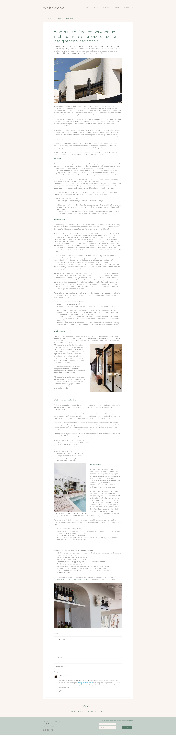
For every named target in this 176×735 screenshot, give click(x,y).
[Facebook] (48, 730)
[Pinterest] (51, 730)
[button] (129, 18)
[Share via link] (64, 639)
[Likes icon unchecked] (59, 691)
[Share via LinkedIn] (59, 639)
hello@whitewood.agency (51, 724)
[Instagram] (44, 730)
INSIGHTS (59, 19)
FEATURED (69, 19)
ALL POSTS (49, 19)
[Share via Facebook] (55, 639)
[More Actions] (121, 676)
